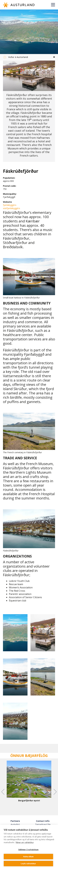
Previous (2, 792)
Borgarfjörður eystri (29, 800)
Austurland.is (19, 5)
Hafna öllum (28, 857)
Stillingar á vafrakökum (28, 850)
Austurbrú (15, 824)
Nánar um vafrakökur (25, 842)
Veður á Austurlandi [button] (18, 56)
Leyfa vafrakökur (28, 864)
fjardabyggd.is (9, 205)
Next (55, 792)
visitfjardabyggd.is (11, 208)
